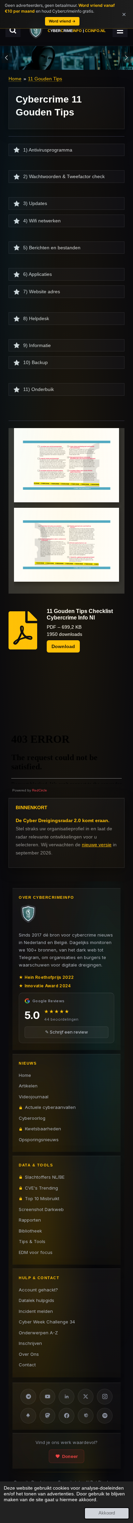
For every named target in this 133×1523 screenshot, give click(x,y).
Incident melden (36, 1311)
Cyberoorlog (32, 1118)
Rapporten (30, 1220)
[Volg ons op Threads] (85, 1416)
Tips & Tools (32, 1241)
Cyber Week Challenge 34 (47, 1321)
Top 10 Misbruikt (42, 1198)
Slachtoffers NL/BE (44, 1177)
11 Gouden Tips (45, 78)
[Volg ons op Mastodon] (47, 1416)
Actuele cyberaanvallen (50, 1107)
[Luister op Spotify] (105, 1416)
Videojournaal (33, 1096)
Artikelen (28, 1085)
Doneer (70, 1456)
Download (63, 646)
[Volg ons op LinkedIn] (66, 1396)
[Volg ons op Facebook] (66, 1416)
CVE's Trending (41, 1188)
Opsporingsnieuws (39, 1139)
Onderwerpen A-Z (38, 1332)
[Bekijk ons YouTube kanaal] (47, 1396)
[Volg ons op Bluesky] (28, 1416)
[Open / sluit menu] (120, 30)
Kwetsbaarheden (43, 1128)
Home (15, 78)
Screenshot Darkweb (41, 1209)
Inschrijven (30, 1343)
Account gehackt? (38, 1289)
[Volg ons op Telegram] (28, 1396)
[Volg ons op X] (85, 1396)
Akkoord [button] (107, 1513)
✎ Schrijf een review (66, 1032)
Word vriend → (62, 21)
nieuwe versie (97, 844)
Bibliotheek (30, 1231)
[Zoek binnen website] (12, 30)
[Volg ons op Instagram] (105, 1396)
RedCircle (39, 790)
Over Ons (29, 1354)
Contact (27, 1364)
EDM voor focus (36, 1252)
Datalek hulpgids (36, 1300)
